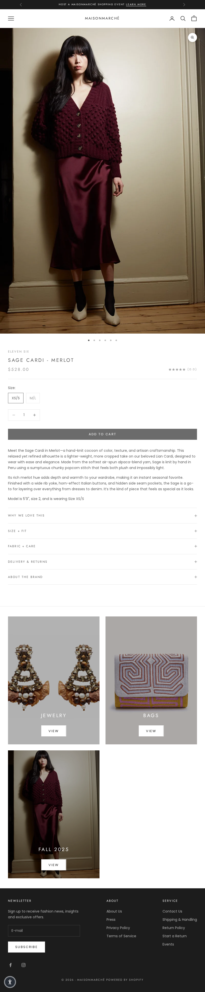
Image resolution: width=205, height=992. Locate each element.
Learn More (136, 4)
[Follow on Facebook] (10, 965)
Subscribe (26, 947)
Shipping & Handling (179, 919)
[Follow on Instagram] (23, 965)
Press (111, 919)
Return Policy (173, 927)
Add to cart (102, 434)
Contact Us (172, 911)
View (53, 731)
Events (168, 944)
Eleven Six (19, 351)
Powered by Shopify (125, 980)
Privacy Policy (118, 927)
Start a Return (174, 936)
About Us (114, 911)
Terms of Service (121, 936)
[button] (10, 982)
